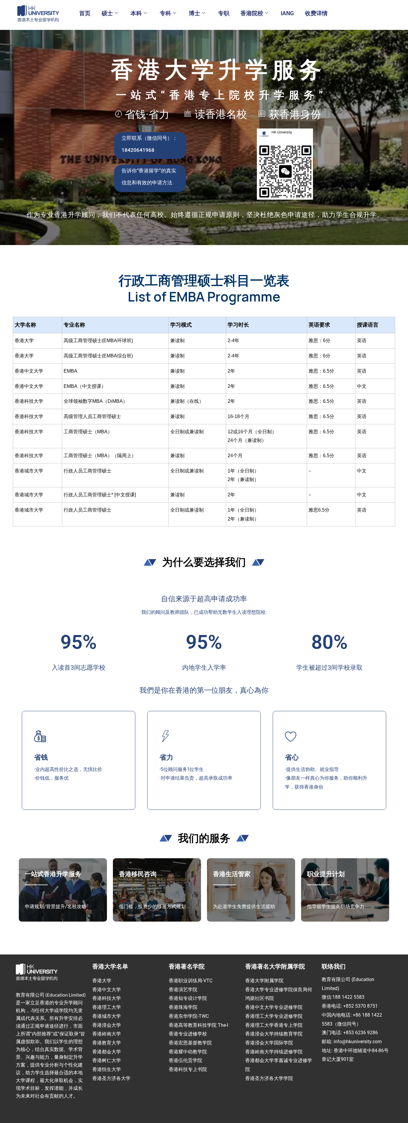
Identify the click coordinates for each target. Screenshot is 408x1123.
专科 (165, 13)
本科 (136, 13)
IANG (287, 13)
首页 (85, 13)
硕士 (107, 13)
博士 (194, 13)
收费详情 (316, 13)
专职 (223, 13)
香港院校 (251, 13)
